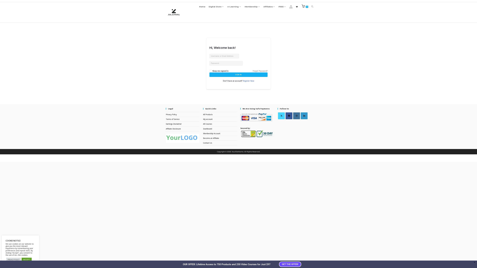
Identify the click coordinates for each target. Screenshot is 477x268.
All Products (208, 114)
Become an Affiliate (211, 138)
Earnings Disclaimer (174, 124)
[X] (281, 115)
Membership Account (211, 133)
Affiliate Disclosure (173, 129)
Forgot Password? (260, 71)
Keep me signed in (221, 71)
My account (208, 119)
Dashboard (207, 129)
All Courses (207, 124)
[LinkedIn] (304, 115)
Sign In (238, 75)
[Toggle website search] (312, 7)
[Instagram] (296, 115)
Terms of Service (172, 119)
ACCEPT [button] (26, 259)
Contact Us (207, 143)
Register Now (248, 81)
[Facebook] (289, 115)
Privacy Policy (171, 114)
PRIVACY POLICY (14, 259)
